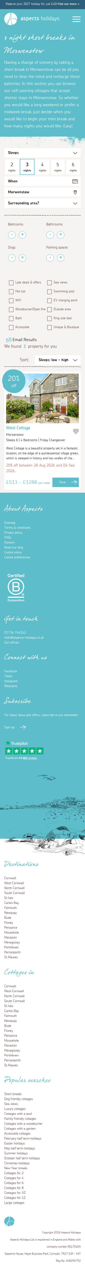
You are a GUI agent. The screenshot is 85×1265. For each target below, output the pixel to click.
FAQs (7, 537)
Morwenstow (18, 192)
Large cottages (14, 1203)
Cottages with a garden (20, 1128)
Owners (9, 542)
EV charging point (65, 300)
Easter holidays (14, 1143)
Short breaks (12, 1094)
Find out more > (68, 4)
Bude (7, 917)
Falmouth (10, 908)
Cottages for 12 (15, 1198)
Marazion (10, 937)
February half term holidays (22, 1138)
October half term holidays (22, 1158)
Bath (18, 318)
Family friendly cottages (20, 1118)
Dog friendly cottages (18, 1099)
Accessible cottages (17, 1133)
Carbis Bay (11, 903)
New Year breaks (15, 1168)
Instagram (11, 681)
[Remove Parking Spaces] (50, 258)
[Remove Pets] (12, 258)
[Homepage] (10, 19)
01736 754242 (15, 632)
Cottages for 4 (14, 1178)
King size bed (63, 318)
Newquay (10, 913)
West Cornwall (14, 883)
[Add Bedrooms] (22, 235)
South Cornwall (14, 893)
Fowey (8, 922)
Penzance (10, 927)
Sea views (60, 282)
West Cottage (18, 431)
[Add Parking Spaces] (60, 258)
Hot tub (20, 291)
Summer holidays (16, 1153)
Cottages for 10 (15, 1193)
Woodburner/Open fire (28, 309)
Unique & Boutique (66, 327)
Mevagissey (12, 942)
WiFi (18, 300)
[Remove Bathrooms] (50, 235)
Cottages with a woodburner (23, 1123)
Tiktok (8, 676)
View (62, 482)
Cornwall (10, 878)
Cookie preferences (17, 557)
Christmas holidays (17, 1163)
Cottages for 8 (14, 1188)
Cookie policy (13, 552)
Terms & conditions (17, 527)
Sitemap (9, 522)
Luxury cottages (15, 1109)
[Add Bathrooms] (60, 235)
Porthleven (11, 947)
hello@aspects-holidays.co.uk (24, 637)
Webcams (10, 686)
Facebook (10, 671)
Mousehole (11, 932)
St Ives (8, 898)
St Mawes (11, 957)
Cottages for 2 (14, 1173)
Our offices (11, 642)
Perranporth (12, 952)
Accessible (22, 327)
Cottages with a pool (18, 1114)
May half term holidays (19, 1148)
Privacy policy (13, 532)
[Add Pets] (22, 258)
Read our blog (13, 547)
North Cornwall (14, 888)
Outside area (62, 309)
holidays (40, 18)
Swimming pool (64, 291)
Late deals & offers (28, 282)
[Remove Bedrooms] (12, 235)
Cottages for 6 (14, 1183)
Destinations (21, 865)
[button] (73, 398)
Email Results (25, 340)
